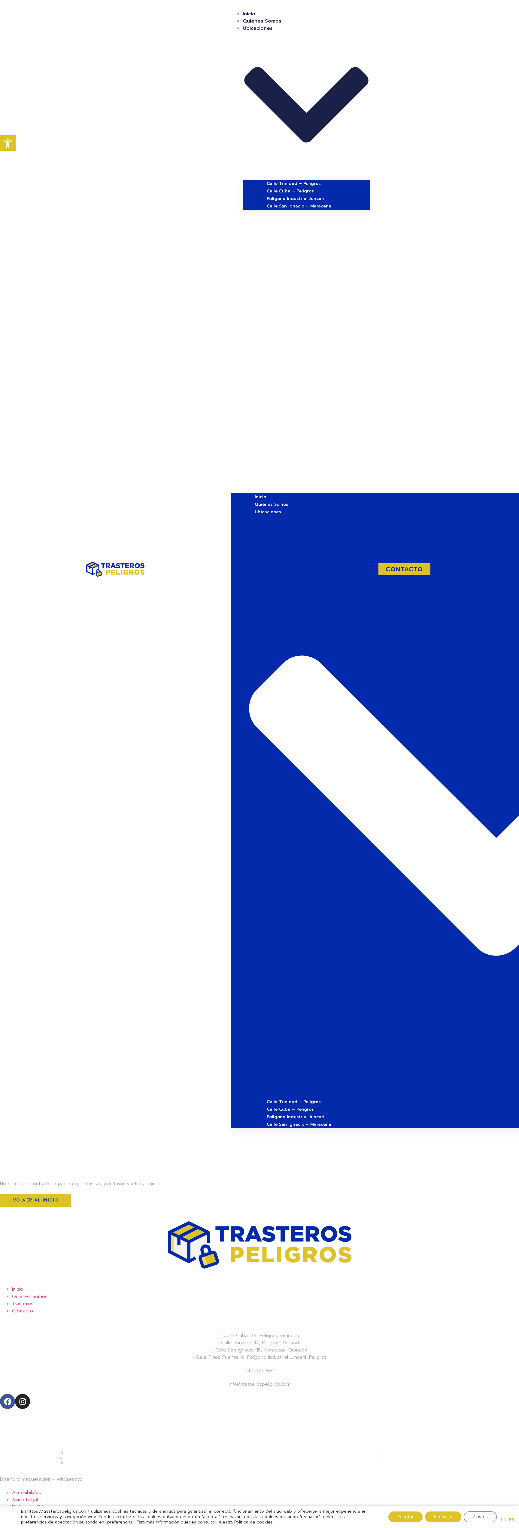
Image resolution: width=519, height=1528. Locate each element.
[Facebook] (7, 1401)
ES (511, 1519)
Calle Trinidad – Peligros (294, 183)
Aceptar (405, 1517)
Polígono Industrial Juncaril (296, 198)
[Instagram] (22, 1401)
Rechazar (443, 1517)
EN (504, 1519)
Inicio (249, 13)
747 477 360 (259, 1370)
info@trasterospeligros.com (259, 1384)
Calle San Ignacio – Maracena (299, 206)
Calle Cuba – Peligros (290, 191)
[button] (300, 351)
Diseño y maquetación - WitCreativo (41, 1479)
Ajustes (480, 1517)
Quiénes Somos (262, 21)
